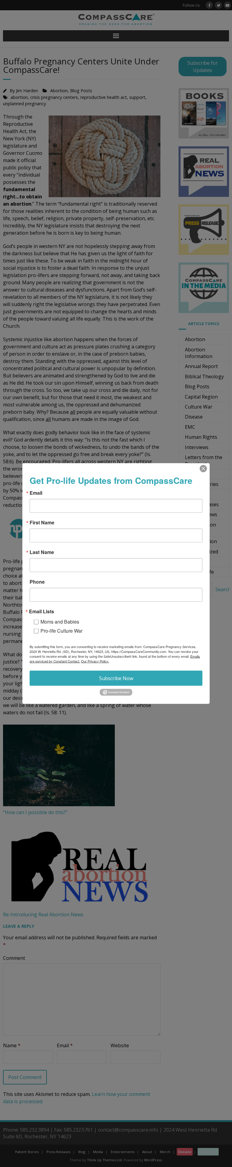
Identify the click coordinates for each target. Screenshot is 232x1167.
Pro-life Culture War (61, 630)
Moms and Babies (59, 621)
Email (36, 492)
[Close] (203, 468)
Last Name (42, 551)
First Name (42, 522)
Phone (37, 581)
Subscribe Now (116, 678)
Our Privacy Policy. (95, 660)
